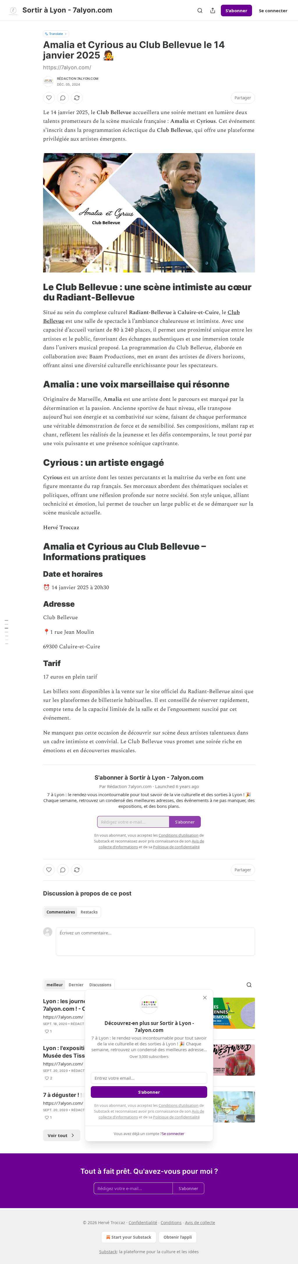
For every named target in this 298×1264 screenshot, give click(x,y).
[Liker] (49, 98)
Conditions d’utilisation (178, 1105)
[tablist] (72, 912)
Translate (56, 33)
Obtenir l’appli (178, 1237)
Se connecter (273, 10)
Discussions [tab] (100, 984)
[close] (205, 997)
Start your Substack (131, 1237)
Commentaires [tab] (61, 912)
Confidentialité (143, 1222)
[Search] (200, 10)
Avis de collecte (200, 1222)
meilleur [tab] (55, 984)
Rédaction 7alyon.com (77, 79)
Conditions (171, 1222)
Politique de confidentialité (176, 1117)
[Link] (35, 292)
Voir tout (58, 1135)
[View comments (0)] (63, 98)
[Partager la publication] (213, 10)
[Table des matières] (6, 632)
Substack (108, 1251)
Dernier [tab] (76, 984)
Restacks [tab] (89, 912)
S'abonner (236, 10)
